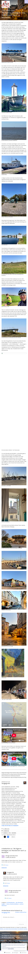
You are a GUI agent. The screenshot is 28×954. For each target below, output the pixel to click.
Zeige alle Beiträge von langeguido (10, 825)
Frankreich (8, 10)
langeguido (10, 872)
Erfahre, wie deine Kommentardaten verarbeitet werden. (13, 929)
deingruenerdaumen (11, 855)
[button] (26, 1)
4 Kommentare (6, 830)
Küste (10, 832)
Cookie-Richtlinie (11, 948)
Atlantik (3, 10)
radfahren (14, 832)
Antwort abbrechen (20, 912)
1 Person (8, 883)
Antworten (4, 867)
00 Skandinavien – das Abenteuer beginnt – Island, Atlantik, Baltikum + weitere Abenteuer (12, 904)
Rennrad (13, 10)
